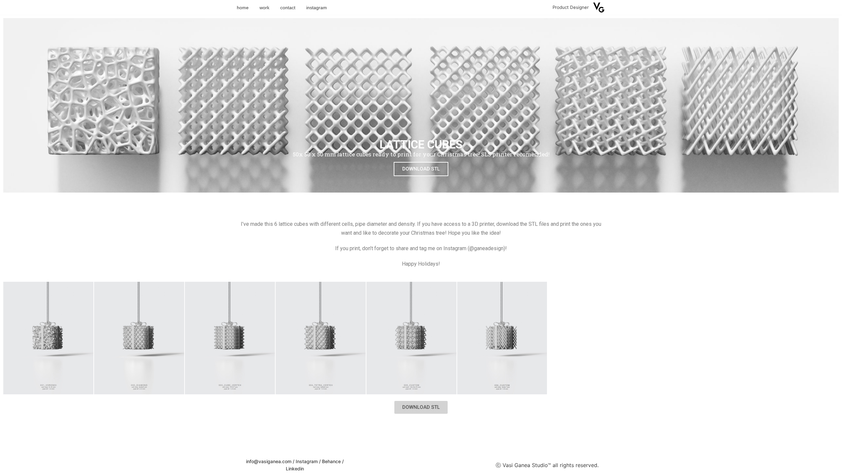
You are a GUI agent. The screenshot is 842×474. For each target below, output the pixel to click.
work (264, 7)
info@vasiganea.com (268, 461)
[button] (421, 407)
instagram (316, 7)
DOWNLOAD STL (421, 169)
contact (287, 7)
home (243, 7)
